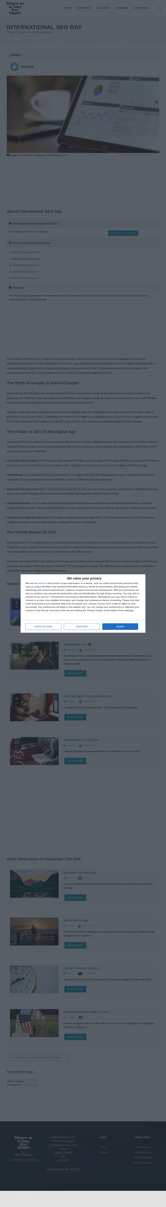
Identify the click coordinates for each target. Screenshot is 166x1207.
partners (42, 583)
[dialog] (83, 603)
